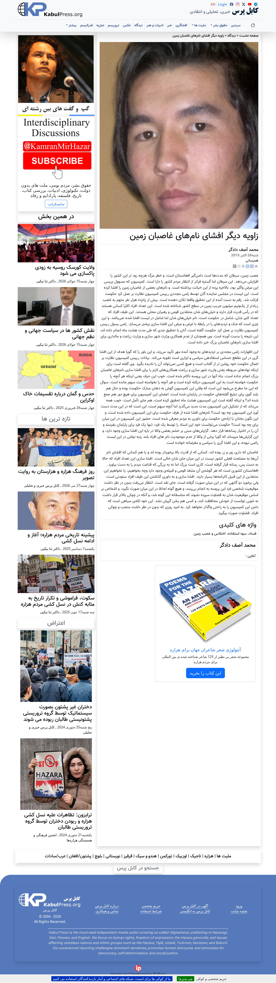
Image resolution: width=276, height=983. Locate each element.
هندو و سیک (146, 856)
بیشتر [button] (72, 25)
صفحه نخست (248, 36)
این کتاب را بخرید (205, 673)
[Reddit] (239, 266)
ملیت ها (224, 856)
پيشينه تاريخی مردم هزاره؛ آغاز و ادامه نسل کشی (61, 538)
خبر (169, 25)
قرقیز (128, 856)
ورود (239, 905)
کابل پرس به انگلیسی (195, 911)
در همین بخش (56, 216)
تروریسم (113, 25)
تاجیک (195, 856)
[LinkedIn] (247, 266)
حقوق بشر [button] (219, 25)
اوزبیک (181, 856)
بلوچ (98, 856)
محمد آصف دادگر (243, 249)
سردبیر (235, 25)
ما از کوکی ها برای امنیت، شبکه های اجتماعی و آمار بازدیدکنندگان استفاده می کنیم (112, 978)
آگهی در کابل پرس (195, 905)
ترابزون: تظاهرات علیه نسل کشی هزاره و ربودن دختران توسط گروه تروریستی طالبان (58, 821)
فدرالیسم (86, 25)
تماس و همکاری (107, 911)
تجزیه (100, 25)
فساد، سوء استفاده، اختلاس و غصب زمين (225, 534)
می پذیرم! (186, 978)
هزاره (208, 856)
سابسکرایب (56, 204)
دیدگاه (138, 25)
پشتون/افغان (80, 856)
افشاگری (181, 25)
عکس (127, 25)
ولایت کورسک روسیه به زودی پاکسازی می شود (64, 270)
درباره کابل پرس (107, 905)
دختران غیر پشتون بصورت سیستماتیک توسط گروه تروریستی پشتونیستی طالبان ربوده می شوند (57, 713)
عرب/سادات (55, 856)
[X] (234, 266)
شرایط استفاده (151, 911)
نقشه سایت (239, 911)
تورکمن (166, 856)
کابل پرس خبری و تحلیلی (42, 485)
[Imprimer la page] (243, 266)
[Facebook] (252, 266)
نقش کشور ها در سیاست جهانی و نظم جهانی (59, 334)
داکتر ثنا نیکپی (46, 281)
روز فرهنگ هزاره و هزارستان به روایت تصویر (56, 475)
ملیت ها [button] (199, 25)
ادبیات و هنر (154, 25)
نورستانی (112, 856)
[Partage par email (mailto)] (256, 266)
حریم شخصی (150, 905)
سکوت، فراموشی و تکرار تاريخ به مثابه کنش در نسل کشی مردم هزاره (57, 601)
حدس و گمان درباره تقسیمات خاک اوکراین (58, 397)
